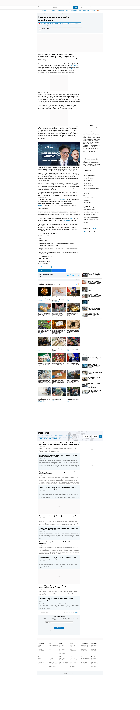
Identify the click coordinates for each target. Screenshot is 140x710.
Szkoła (50, 659)
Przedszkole (51, 658)
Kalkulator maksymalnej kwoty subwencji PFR (91, 189)
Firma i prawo (85, 270)
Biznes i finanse (72, 645)
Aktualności (51, 13)
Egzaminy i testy (51, 662)
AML (81, 651)
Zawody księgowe (41, 650)
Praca (60, 650)
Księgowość (43, 10)
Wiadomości (93, 645)
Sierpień (94, 228)
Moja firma (46, 13)
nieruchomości (74, 65)
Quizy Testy (86, 222)
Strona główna (40, 13)
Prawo (67, 10)
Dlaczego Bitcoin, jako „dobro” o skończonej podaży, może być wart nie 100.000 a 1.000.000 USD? (91, 146)
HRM (49, 651)
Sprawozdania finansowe (85, 650)
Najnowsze (92, 127)
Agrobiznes (70, 437)
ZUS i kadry (40, 649)
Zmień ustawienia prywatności (59, 671)
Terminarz (87, 228)
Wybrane (97, 127)
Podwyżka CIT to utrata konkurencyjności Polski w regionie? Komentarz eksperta (91, 159)
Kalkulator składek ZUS (88, 185)
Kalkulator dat (86, 193)
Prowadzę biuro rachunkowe (86, 646)
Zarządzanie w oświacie (53, 663)
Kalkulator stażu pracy (74, 663)
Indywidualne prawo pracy (53, 645)
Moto (80, 10)
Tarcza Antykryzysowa (53, 438)
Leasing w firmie (67, 435)
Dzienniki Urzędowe (62, 661)
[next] (79, 612)
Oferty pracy (93, 666)
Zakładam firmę (47, 435)
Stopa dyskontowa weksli (88, 220)
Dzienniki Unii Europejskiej (63, 662)
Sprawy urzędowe (62, 649)
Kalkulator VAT (86, 186)
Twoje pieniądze (73, 10)
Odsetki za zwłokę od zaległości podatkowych (90, 210)
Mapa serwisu (95, 671)
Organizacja (40, 658)
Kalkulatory (88, 170)
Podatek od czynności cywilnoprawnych (91, 217)
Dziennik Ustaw (62, 658)
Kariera (74, 671)
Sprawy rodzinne (62, 645)
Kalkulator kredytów (87, 183)
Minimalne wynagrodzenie (85, 659)
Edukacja (93, 10)
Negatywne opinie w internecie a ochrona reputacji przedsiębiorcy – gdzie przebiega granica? (91, 137)
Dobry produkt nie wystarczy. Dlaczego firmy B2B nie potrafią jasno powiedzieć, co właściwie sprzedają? (91, 165)
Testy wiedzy (51, 667)
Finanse (61, 435)
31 (84, 231)
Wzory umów (93, 662)
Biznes (53, 10)
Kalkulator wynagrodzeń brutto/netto (90, 177)
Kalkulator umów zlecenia (89, 178)
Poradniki (45, 438)
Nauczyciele (51, 661)
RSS (79, 671)
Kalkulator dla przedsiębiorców (89, 175)
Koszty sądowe (86, 200)
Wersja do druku (46, 266)
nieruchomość (71, 68)
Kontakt (83, 671)
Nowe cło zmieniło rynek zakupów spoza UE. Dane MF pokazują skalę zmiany (91, 149)
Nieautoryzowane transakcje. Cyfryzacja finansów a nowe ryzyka (91, 143)
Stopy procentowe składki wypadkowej (91, 212)
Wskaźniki (87, 206)
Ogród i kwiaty (93, 650)
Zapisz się (59, 627)
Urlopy (50, 649)
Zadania (39, 661)
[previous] (64, 612)
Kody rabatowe (94, 661)
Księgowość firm (41, 643)
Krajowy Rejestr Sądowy (88, 203)
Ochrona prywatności (46, 671)
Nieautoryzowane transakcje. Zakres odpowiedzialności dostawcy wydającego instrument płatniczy (91, 134)
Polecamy (84, 355)
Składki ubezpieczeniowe (85, 661)
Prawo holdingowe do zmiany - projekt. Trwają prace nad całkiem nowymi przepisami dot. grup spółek (90, 155)
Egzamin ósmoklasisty (52, 666)
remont (71, 218)
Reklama (88, 671)
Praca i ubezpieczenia (53, 437)
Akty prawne (61, 656)
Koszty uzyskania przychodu (89, 214)
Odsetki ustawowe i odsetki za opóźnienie (92, 207)
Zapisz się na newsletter (75, 266)
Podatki (64, 437)
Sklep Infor (61, 651)
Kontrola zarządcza (87, 202)
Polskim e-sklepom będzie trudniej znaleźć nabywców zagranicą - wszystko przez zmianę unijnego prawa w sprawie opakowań (91, 140)
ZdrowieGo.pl (93, 658)
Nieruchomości (86, 10)
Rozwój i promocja (41, 662)
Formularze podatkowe (95, 663)
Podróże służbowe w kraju (85, 658)
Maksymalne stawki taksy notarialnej (91, 219)
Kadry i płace (40, 663)
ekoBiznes (40, 438)
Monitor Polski (61, 659)
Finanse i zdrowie (73, 651)
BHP (49, 650)
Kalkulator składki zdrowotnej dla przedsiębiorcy (90, 173)
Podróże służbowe (84, 662)
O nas (39, 671)
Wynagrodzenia (51, 646)
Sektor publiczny (60, 10)
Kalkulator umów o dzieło (88, 180)
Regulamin (69, 671)
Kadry (49, 10)
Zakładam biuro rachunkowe (86, 645)
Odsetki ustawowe (84, 663)
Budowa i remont (94, 649)
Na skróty (93, 656)
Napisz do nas (60, 266)
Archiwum (93, 659)
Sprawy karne (61, 646)
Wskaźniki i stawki (84, 656)
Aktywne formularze (90, 196)
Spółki (52, 435)
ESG (60, 438)
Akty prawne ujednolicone (63, 663)
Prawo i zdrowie (62, 653)
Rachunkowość (40, 646)
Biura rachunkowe (84, 643)
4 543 (76, 612)
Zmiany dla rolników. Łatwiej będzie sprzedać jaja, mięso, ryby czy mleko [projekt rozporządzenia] (91, 152)
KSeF (98, 10)
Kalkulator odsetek (73, 662)
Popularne (86, 127)
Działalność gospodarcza (88, 197)
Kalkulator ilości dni (87, 191)
